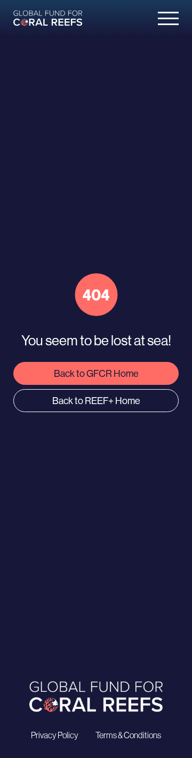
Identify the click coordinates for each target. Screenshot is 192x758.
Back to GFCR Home (96, 373)
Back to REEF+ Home (96, 400)
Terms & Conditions (128, 735)
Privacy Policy (54, 735)
